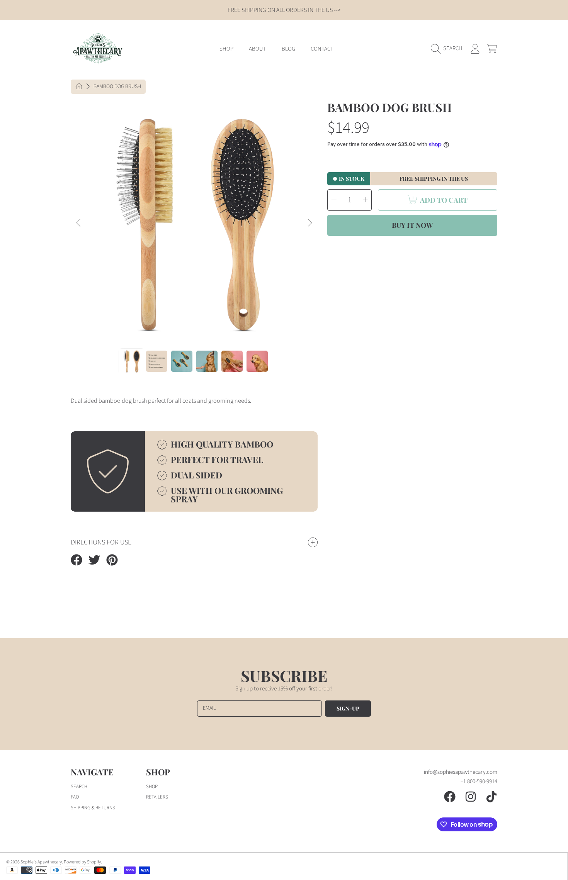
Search (79, 786)
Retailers (157, 797)
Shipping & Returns (93, 807)
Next (309, 223)
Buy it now (412, 225)
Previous (79, 223)
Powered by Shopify (82, 862)
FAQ (75, 797)
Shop (152, 786)
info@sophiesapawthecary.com (460, 772)
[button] (448, 48)
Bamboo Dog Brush (117, 86)
